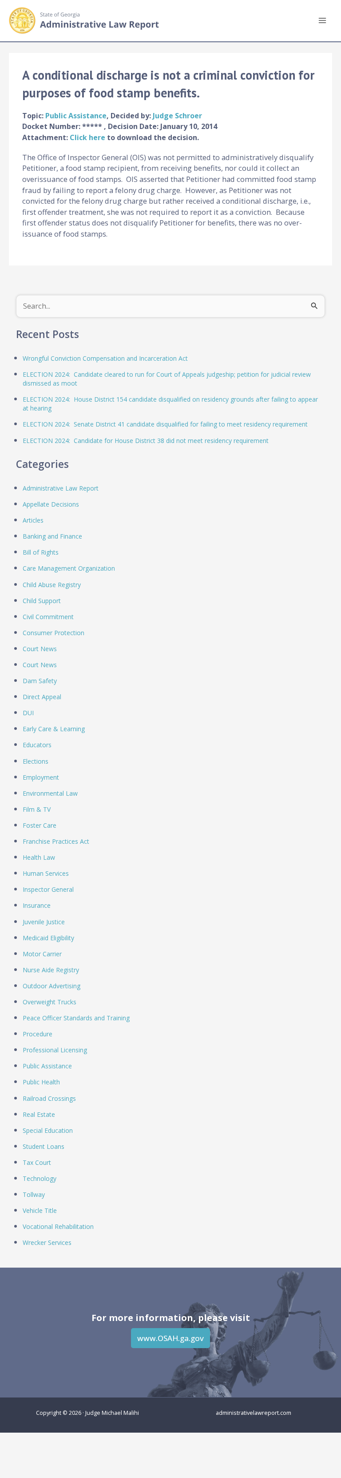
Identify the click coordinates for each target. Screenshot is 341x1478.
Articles (33, 520)
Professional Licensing (55, 1050)
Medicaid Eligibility (48, 938)
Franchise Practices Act (56, 841)
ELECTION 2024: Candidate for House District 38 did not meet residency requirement (146, 440)
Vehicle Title (40, 1210)
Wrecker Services (47, 1242)
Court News (40, 648)
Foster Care (39, 825)
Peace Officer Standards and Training (76, 1018)
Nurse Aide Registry (51, 970)
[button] (170, 1338)
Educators (37, 745)
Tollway (34, 1194)
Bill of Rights (41, 552)
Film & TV (37, 809)
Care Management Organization (69, 568)
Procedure (37, 1034)
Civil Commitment (48, 616)
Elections (35, 761)
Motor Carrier (42, 954)
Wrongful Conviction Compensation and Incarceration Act (105, 358)
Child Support (42, 600)
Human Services (46, 873)
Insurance (37, 905)
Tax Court (37, 1162)
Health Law (39, 857)
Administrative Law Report (61, 488)
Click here (88, 137)
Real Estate (39, 1114)
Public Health (41, 1082)
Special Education (48, 1130)
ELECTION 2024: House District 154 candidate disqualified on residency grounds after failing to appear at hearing (170, 403)
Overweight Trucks (49, 1002)
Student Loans (43, 1146)
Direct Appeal (42, 697)
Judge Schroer (177, 116)
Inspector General (48, 889)
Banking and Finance (52, 536)
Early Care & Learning (54, 729)
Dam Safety (40, 681)
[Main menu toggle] (322, 21)
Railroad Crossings (49, 1098)
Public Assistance (76, 116)
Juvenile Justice (44, 922)
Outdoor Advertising (51, 986)
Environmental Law (50, 793)
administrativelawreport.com (253, 1413)
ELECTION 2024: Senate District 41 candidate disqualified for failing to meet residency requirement (165, 424)
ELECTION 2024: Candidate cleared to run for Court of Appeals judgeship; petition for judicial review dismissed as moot (167, 378)
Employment (41, 777)
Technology (39, 1178)
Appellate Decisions (51, 504)
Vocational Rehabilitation (58, 1226)
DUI (28, 713)
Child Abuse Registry (52, 584)
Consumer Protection (53, 632)
